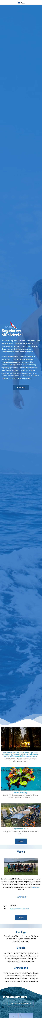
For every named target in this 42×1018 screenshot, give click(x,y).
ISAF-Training (20, 792)
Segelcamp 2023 (20, 828)
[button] (21, 387)
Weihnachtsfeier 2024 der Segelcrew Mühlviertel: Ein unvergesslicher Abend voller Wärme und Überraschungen (20, 754)
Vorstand (35, 887)
